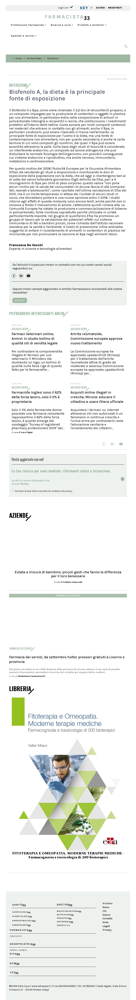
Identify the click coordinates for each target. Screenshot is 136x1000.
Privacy (106, 923)
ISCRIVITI (19, 300)
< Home (17, 58)
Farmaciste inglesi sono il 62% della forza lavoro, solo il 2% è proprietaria (37, 397)
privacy (68, 491)
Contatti (107, 912)
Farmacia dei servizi (68, 595)
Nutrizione (52, 58)
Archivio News (34, 58)
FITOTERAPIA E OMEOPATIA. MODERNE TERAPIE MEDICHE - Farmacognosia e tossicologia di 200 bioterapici (68, 855)
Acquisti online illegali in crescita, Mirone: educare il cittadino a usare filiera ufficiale (96, 397)
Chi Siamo (106, 906)
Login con (63, 7)
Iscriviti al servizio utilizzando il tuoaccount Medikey (31, 482)
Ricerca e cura (61, 25)
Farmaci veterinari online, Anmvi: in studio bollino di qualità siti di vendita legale (35, 338)
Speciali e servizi (23, 35)
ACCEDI (100, 7)
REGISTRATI (115, 7)
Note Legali (106, 917)
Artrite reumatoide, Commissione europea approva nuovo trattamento (96, 338)
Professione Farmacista (28, 25)
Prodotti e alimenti (91, 25)
